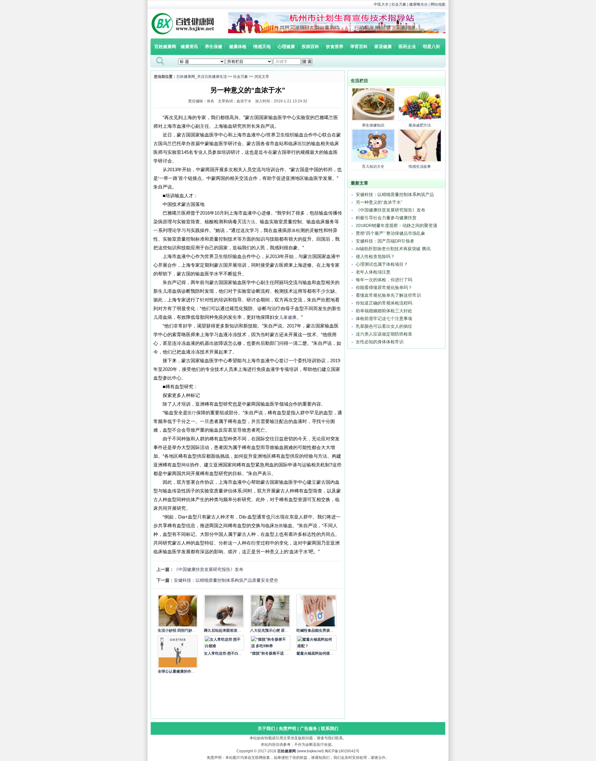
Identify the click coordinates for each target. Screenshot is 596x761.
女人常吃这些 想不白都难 (225, 653)
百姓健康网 (165, 46)
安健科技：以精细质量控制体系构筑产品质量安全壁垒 (226, 580)
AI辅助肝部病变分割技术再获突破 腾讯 (393, 248)
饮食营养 (334, 46)
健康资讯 (189, 46)
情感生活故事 (420, 166)
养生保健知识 (373, 125)
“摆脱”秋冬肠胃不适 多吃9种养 (276, 653)
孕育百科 (359, 46)
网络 (185, 464)
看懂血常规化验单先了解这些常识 (388, 295)
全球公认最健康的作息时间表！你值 (187, 671)
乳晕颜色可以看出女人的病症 (384, 326)
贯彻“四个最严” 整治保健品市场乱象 (390, 233)
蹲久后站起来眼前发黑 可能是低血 (232, 630)
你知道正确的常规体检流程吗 (384, 302)
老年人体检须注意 (373, 271)
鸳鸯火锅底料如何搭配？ (316, 653)
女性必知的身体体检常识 (380, 341)
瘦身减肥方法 (420, 125)
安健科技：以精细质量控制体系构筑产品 (395, 194)
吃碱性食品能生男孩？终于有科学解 (326, 630)
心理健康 (286, 46)
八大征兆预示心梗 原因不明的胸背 (278, 630)
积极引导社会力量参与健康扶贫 (386, 217)
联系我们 (329, 728)
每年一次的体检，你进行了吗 (384, 279)
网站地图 (438, 4)
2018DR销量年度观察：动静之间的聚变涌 (396, 225)
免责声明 (287, 728)
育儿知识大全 (373, 166)
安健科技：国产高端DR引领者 (385, 240)
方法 (250, 221)
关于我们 (266, 728)
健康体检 (237, 46)
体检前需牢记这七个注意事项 (384, 318)
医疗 (191, 412)
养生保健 (213, 46)
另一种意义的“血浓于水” (379, 202)
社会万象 (398, 4)
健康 (292, 317)
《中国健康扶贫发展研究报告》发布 (208, 569)
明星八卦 (431, 46)
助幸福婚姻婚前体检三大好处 (384, 310)
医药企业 (407, 46)
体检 (295, 230)
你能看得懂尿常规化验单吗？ (384, 287)
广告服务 (308, 728)
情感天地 (262, 46)
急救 (278, 525)
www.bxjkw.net (310, 751)
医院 (302, 143)
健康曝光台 (418, 4)
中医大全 (381, 4)
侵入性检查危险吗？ (375, 256)
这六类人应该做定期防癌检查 (384, 334)
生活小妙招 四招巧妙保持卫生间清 (186, 630)
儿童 (283, 317)
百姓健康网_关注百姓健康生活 (201, 76)
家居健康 (383, 46)
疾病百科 (310, 46)
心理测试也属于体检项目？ (382, 264)
